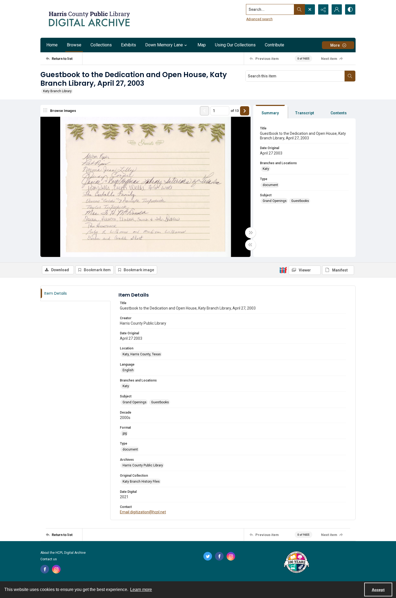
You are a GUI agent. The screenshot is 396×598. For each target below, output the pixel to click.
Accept (378, 589)
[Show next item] (244, 110)
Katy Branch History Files (141, 481)
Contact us (48, 559)
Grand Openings (275, 201)
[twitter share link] (207, 556)
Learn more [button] (141, 589)
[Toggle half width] (250, 244)
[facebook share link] (44, 569)
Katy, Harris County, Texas (142, 354)
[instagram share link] (56, 569)
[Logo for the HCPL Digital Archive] (89, 19)
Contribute (274, 44)
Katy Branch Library (57, 91)
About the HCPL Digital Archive (63, 553)
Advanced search (259, 19)
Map (201, 44)
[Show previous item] (204, 110)
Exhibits (128, 44)
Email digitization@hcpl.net (143, 512)
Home (52, 44)
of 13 (235, 111)
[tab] (270, 112)
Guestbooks (300, 201)
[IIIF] (283, 269)
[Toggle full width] (250, 232)
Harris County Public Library (143, 465)
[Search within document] (350, 76)
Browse (74, 44)
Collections (101, 44)
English (128, 370)
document (270, 185)
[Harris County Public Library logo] (296, 562)
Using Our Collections (235, 44)
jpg (125, 433)
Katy (266, 169)
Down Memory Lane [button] (164, 44)
